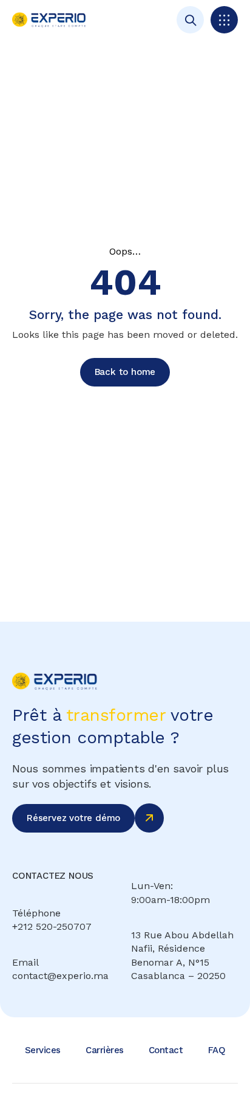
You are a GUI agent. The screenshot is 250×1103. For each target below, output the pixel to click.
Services (43, 1050)
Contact (166, 1050)
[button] (224, 20)
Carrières (105, 1050)
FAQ (217, 1050)
